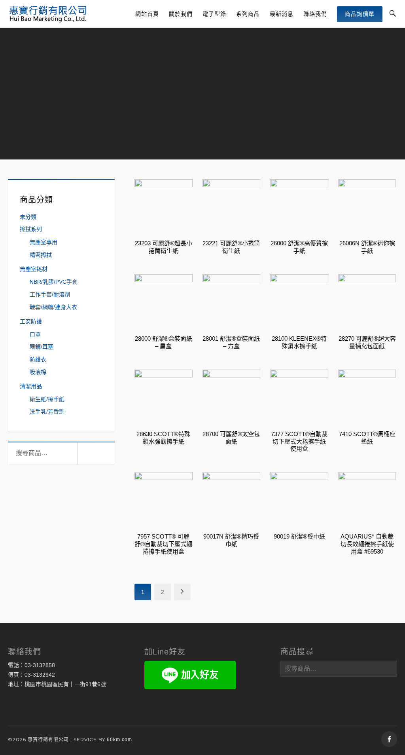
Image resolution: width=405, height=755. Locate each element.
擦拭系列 (31, 229)
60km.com (119, 739)
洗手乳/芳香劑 (47, 411)
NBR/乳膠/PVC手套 (54, 282)
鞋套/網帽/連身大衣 (53, 307)
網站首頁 (147, 14)
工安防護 (31, 321)
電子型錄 (214, 14)
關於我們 (181, 14)
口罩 (35, 334)
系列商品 (248, 14)
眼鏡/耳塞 (41, 346)
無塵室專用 (43, 242)
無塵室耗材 (33, 269)
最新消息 (281, 14)
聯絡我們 (315, 14)
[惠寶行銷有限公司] (48, 14)
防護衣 (38, 359)
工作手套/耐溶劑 (50, 294)
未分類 (28, 217)
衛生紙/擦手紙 (47, 399)
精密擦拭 (41, 255)
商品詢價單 (360, 14)
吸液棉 (38, 372)
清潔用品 (31, 386)
